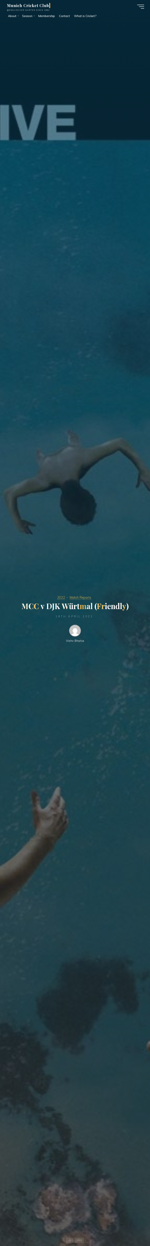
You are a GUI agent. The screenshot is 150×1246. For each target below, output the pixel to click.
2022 (61, 597)
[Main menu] (140, 7)
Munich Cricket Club (28, 5)
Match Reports (80, 597)
